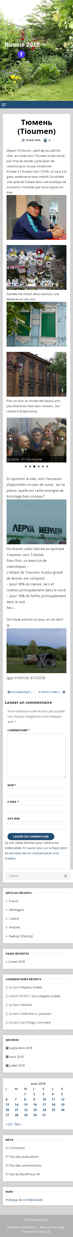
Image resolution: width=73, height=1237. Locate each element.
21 (16, 1110)
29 (26, 1115)
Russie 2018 (22, 44)
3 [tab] (34, 466)
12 (62, 1099)
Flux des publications (24, 1157)
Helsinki (14, 927)
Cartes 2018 (16, 962)
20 (7, 1110)
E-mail (13, 801)
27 (7, 1115)
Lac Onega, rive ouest (36, 1022)
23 (35, 1110)
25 (53, 1110)
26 (62, 1110)
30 (35, 1115)
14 (16, 1105)
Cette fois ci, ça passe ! (36, 1014)
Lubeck (14, 918)
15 (26, 1105)
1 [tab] (26, 466)
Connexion (17, 1148)
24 (44, 1110)
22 (26, 1110)
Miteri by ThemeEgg (52, 1227)
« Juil (9, 1124)
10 (44, 1099)
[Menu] (3, 104)
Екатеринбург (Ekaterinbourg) (23, 692)
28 (16, 1115)
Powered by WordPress (21, 1227)
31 (44, 1115)
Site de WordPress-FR (25, 1174)
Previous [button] (11, 439)
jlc (49, 140)
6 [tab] (47, 466)
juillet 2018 (17, 1065)
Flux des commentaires (26, 1165)
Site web (13, 818)
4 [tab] (39, 466)
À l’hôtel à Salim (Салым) (52, 692)
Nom (11, 785)
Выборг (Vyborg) (21, 936)
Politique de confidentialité (24, 1200)
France (13, 901)
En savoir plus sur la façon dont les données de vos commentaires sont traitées (36, 853)
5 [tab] (43, 466)
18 (53, 1105)
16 (35, 1105)
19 (62, 1105)
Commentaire (18, 730)
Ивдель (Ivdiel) (31, 987)
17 (44, 1105)
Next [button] (62, 439)
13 (7, 1105)
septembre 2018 (21, 1048)
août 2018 (17, 1057)
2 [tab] (30, 466)
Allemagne (16, 910)
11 (53, 1099)
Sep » (18, 1124)
